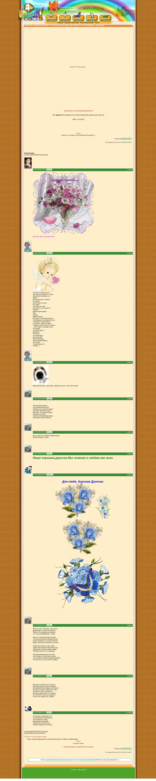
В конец (45, 155)
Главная (60, 22)
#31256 (129, 253)
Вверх (78, 741)
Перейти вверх (78, 743)
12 (36, 733)
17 (44, 733)
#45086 (129, 399)
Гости (78, 133)
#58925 (129, 454)
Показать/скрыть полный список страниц (78, 747)
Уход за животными (86, 22)
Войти (98, 760)
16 (43, 733)
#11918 (129, 170)
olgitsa (49, 253)
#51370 (129, 432)
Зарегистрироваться (111, 760)
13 (38, 733)
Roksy (49, 398)
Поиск (97, 22)
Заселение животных (71, 22)
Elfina (49, 712)
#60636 (129, 475)
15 (41, 733)
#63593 (129, 625)
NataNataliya (126, 139)
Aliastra (50, 474)
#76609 (129, 676)
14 (39, 733)
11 (41, 155)
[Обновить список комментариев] (34, 153)
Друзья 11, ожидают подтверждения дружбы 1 (78, 135)
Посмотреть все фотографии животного (78, 111)
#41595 (129, 362)
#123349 (129, 713)
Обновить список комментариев (35, 737)
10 (39, 155)
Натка (49, 169)
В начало (27, 155)
